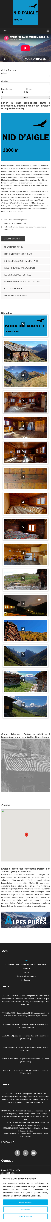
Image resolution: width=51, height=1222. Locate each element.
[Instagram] (26, 1153)
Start (27, 960)
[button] (26, 835)
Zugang (27, 980)
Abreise (4, 81)
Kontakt (27, 972)
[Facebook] (17, 1153)
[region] (25, 1198)
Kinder (29, 89)
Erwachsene (6, 89)
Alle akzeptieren (25, 1202)
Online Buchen (12, 238)
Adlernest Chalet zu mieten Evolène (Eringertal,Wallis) (26, 964)
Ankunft (4, 73)
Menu (5, 31)
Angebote (26, 968)
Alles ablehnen (25, 1216)
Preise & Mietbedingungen (26, 976)
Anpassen (25, 1209)
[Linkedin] (34, 1153)
